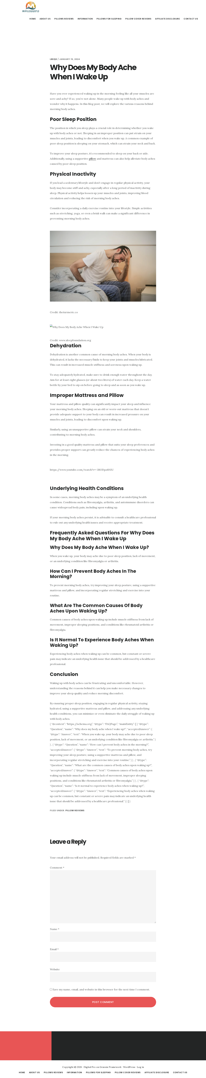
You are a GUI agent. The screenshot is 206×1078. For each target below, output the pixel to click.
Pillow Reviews (75, 810)
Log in (140, 1067)
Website (55, 969)
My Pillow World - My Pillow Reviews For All (30, 7)
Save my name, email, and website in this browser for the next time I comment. (101, 989)
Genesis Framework (110, 1067)
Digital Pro (90, 1067)
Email (54, 949)
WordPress (129, 1067)
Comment (57, 867)
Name (54, 929)
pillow (92, 158)
